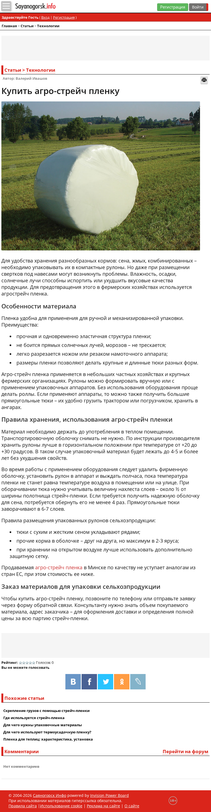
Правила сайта (23, 805)
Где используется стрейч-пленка (34, 717)
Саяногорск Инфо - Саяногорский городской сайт (46, 6)
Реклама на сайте (103, 805)
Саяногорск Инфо (49, 795)
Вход (45, 17)
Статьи (27, 25)
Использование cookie (61, 805)
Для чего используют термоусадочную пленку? (47, 732)
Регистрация (172, 7)
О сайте (131, 805)
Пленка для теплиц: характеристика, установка (48, 739)
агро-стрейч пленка (58, 567)
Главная (9, 25)
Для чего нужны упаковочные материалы (42, 724)
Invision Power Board (109, 795)
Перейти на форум (185, 751)
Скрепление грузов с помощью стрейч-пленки (46, 710)
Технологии (48, 25)
